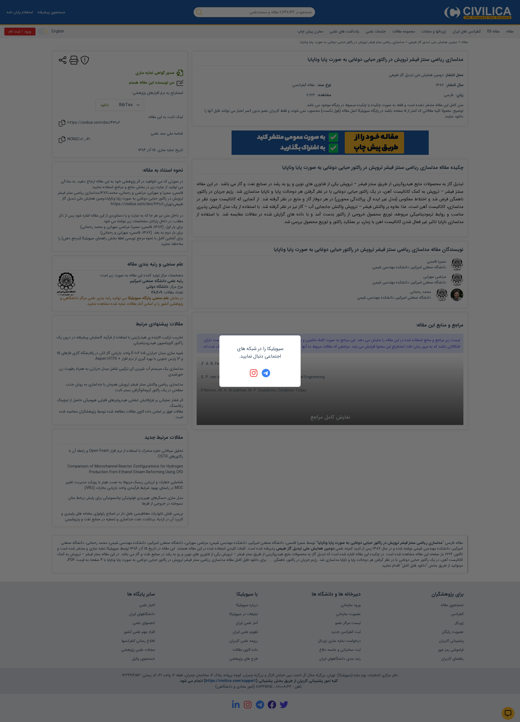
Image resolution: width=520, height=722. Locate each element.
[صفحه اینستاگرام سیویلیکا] (254, 373)
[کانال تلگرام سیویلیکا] (266, 373)
